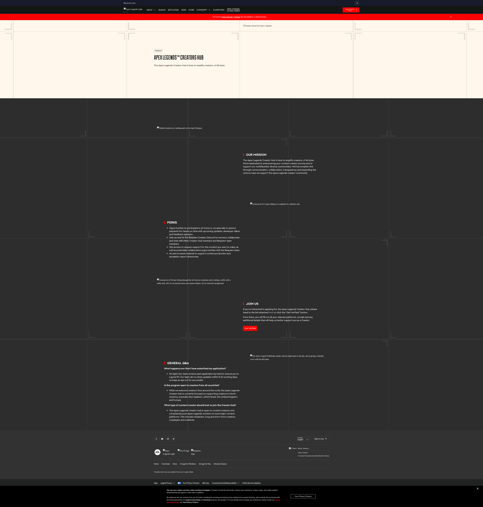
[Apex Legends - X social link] (156, 438)
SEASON (162, 10)
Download (166, 464)
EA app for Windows (188, 464)
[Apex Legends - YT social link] (162, 438)
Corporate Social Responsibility (224, 483)
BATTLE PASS (173, 10)
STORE (191, 10)
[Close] (451, 17)
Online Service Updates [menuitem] (251, 483)
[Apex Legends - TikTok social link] (173, 438)
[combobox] (303, 438)
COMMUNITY (202, 10)
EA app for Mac (205, 464)
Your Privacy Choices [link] (191, 483)
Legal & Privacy (166, 483)
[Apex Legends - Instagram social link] (168, 438)
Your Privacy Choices (303, 496)
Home (156, 464)
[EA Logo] (157, 452)
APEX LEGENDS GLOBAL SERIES (233, 10)
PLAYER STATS (218, 10)
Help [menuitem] (155, 483)
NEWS (183, 10)
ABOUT (149, 10)
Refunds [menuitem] (205, 483)
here (271, 312)
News (175, 464)
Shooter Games (220, 464)
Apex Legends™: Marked (230, 17)
